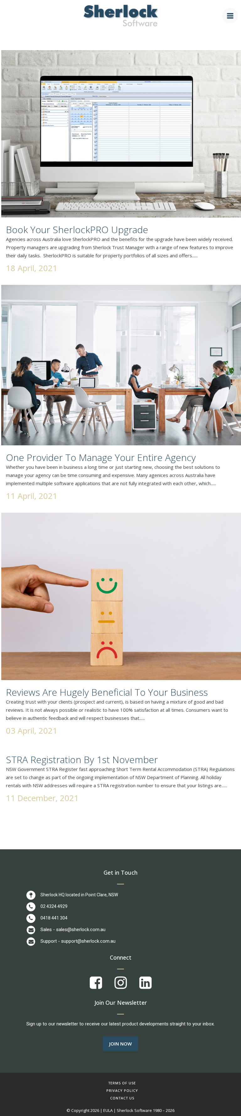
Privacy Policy (122, 1090)
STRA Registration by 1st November (82, 759)
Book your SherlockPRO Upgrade (77, 229)
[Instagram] (127, 986)
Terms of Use (122, 1083)
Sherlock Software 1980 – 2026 (145, 1110)
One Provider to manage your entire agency (101, 457)
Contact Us (122, 1098)
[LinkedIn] (145, 986)
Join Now (120, 1043)
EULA (108, 1110)
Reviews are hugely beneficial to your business (107, 692)
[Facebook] (102, 986)
